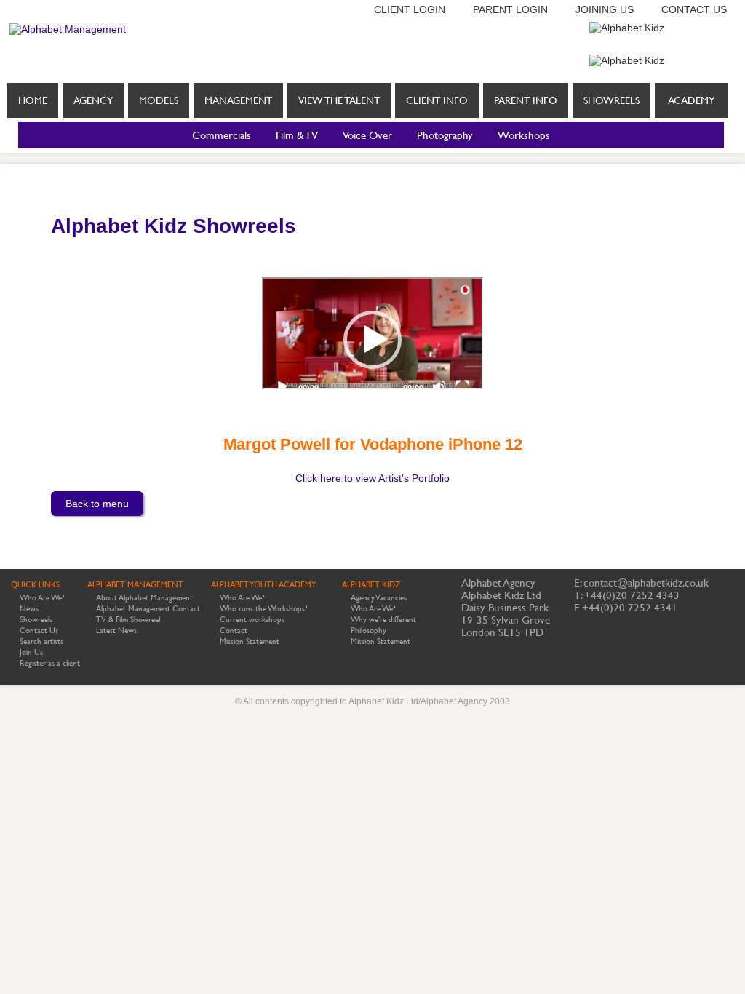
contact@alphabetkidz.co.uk (646, 582)
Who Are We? (42, 598)
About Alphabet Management (144, 598)
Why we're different (383, 619)
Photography (445, 135)
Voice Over (367, 135)
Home (32, 100)
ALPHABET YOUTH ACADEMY (263, 584)
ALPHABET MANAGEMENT (135, 584)
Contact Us (39, 630)
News (29, 608)
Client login (409, 9)
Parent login (510, 9)
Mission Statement (249, 641)
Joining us (604, 9)
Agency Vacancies (379, 598)
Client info (437, 100)
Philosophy (368, 630)
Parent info (525, 100)
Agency (93, 100)
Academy (691, 100)
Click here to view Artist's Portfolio (372, 478)
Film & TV (297, 135)
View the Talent (339, 100)
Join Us (31, 652)
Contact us (694, 9)
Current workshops (252, 619)
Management (238, 100)
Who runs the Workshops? (264, 608)
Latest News (116, 630)
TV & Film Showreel (128, 619)
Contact (233, 630)
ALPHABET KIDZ (371, 584)
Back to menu (97, 503)
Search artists (41, 641)
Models (158, 100)
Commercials (221, 135)
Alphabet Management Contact (148, 608)
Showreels (611, 100)
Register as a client (50, 663)
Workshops (524, 135)
